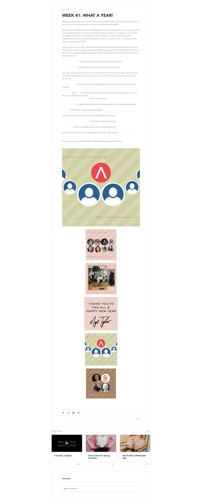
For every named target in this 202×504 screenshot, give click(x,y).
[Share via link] (79, 413)
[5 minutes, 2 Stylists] (67, 443)
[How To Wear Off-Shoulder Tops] (135, 443)
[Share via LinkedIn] (73, 413)
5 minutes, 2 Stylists (63, 455)
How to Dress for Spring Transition (99, 456)
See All (148, 431)
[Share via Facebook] (63, 413)
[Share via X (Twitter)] (68, 413)
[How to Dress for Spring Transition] (101, 443)
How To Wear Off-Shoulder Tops (134, 456)
